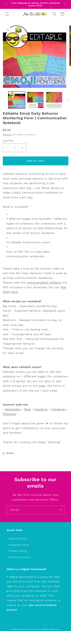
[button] (7, 14)
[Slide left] (3, 101)
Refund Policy (18, 538)
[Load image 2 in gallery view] (35, 100)
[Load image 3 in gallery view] (54, 100)
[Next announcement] (64, 4)
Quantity (8, 140)
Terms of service (20, 557)
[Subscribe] (60, 510)
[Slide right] (67, 101)
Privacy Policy (18, 550)
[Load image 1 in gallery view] (16, 100)
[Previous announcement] (6, 4)
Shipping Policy (19, 544)
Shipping (7, 135)
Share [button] (10, 453)
